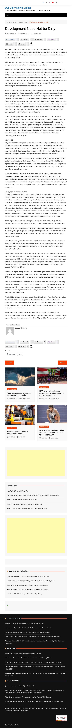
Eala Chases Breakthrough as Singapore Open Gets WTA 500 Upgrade (30, 581)
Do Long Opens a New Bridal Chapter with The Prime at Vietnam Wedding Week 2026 (33, 662)
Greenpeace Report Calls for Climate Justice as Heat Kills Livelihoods (28, 628)
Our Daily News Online (18, 7)
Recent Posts (15, 325)
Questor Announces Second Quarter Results (19, 686)
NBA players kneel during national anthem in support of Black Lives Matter (51, 393)
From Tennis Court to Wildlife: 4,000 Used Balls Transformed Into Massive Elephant (32, 636)
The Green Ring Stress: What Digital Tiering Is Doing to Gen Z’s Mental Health (33, 495)
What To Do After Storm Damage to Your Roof (22, 500)
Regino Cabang (11, 33)
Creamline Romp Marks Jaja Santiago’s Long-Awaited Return (27, 585)
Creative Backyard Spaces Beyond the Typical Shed (24, 504)
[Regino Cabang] (10, 331)
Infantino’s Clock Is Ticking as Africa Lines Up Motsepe (25, 594)
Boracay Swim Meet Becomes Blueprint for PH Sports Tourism (27, 589)
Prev (10, 362)
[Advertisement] (36, 463)
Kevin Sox (44, 398)
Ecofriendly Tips (13, 618)
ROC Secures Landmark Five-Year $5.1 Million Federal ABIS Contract (28, 697)
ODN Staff (12, 398)
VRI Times (11, 648)
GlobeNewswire (13, 681)
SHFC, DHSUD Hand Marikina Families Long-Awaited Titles (27, 508)
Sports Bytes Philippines (18, 571)
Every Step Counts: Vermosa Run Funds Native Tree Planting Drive (27, 632)
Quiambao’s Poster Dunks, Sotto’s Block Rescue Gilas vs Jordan (28, 576)
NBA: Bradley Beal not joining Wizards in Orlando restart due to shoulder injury (52, 432)
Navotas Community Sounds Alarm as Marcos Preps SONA (24, 623)
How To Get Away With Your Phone (18, 491)
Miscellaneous (37, 33)
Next (61, 362)
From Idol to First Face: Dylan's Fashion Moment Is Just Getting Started (28, 658)
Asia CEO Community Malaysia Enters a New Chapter (23, 653)
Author (8, 325)
